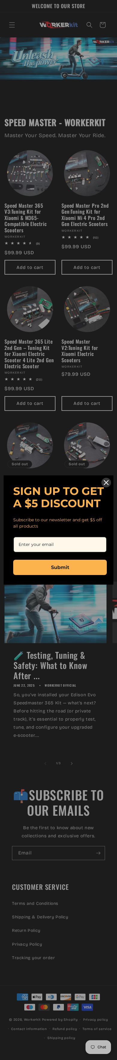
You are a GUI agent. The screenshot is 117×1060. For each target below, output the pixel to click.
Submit (60, 567)
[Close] (106, 482)
